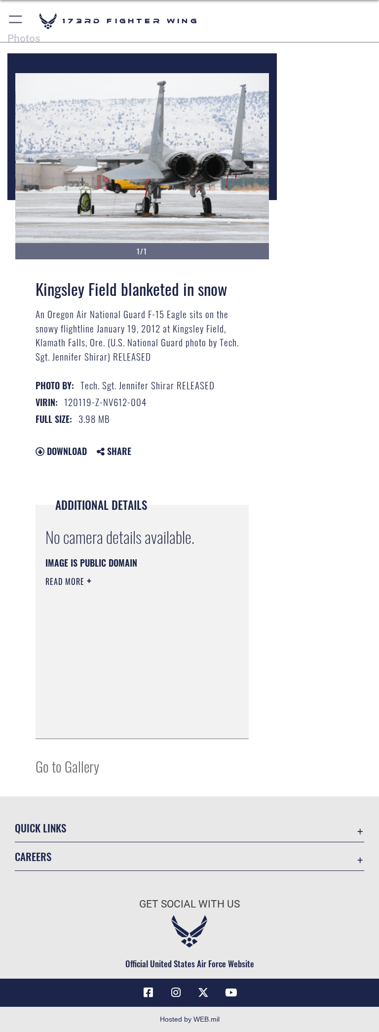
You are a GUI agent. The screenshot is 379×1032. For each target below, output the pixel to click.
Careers (33, 856)
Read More (66, 581)
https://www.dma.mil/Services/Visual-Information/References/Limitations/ (133, 679)
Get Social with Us (189, 904)
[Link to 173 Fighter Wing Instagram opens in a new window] (175, 992)
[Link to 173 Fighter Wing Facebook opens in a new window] (148, 992)
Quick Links (40, 827)
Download (65, 451)
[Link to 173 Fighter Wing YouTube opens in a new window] (231, 992)
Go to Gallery (67, 766)
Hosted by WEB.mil (190, 1019)
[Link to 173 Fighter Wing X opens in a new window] (203, 992)
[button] (16, 21)
